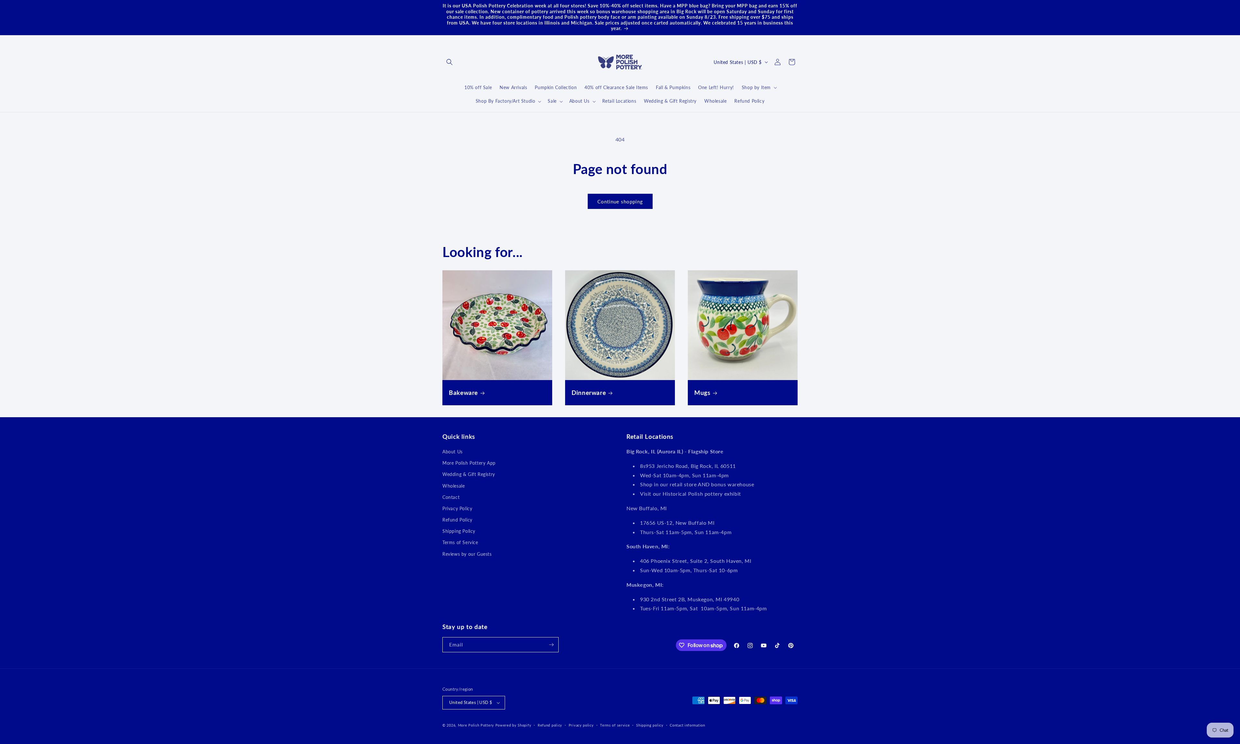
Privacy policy (581, 725)
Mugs (702, 392)
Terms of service (615, 725)
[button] (449, 62)
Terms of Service (460, 542)
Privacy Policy (457, 508)
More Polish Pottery (476, 725)
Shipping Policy (458, 531)
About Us (452, 451)
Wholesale (453, 486)
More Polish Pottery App (469, 463)
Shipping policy (650, 725)
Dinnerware (589, 392)
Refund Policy (457, 519)
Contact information (687, 725)
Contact (451, 497)
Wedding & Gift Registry (468, 474)
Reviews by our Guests (467, 554)
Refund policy (550, 725)
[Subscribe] (551, 644)
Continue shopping (620, 201)
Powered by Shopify (513, 725)
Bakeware (463, 392)
